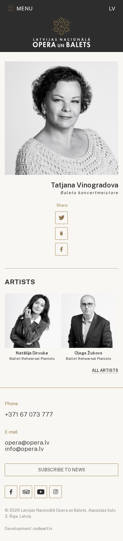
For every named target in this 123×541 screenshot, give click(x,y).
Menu (24, 8)
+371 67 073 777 (29, 414)
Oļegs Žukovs (88, 356)
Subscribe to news (61, 469)
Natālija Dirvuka (32, 356)
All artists (105, 370)
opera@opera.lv (27, 442)
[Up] (109, 527)
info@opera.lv (24, 448)
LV (112, 8)
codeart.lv (42, 528)
